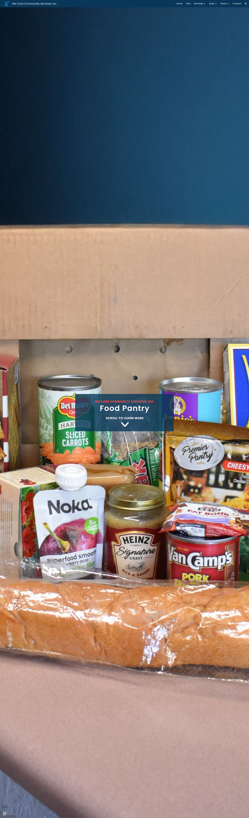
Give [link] (188, 3)
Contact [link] (237, 3)
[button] (246, 4)
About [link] (223, 3)
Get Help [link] (198, 3)
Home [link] (180, 3)
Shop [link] (211, 3)
